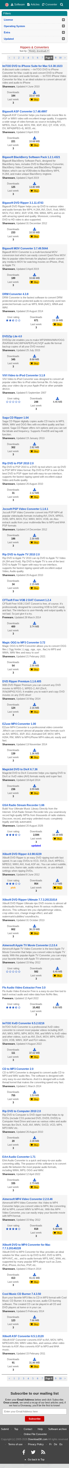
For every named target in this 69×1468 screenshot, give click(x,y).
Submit (5, 1429)
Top (16, 1429)
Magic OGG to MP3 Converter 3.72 (23, 642)
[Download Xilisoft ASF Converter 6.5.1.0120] (34, 1359)
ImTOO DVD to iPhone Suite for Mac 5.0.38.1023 (32, 66)
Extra (7, 32)
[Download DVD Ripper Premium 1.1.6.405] (34, 704)
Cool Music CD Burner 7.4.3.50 (21, 1294)
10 (60, 57)
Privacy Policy (36, 1444)
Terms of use (15, 1444)
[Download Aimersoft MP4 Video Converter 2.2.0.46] (57, 1225)
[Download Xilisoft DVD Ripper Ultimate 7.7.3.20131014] (34, 926)
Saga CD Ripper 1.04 (15, 417)
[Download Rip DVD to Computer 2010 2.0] (34, 1137)
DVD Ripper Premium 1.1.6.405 (21, 681)
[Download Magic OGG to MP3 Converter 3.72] (34, 662)
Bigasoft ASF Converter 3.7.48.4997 (24, 111)
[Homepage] (6, 4)
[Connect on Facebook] (24, 1453)
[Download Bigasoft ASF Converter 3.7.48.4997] (34, 137)
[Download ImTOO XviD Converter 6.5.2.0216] (34, 1049)
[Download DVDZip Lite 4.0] (34, 356)
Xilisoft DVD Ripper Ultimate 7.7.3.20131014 (29, 899)
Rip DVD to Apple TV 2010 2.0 (21, 554)
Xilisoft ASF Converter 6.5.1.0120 (23, 1336)
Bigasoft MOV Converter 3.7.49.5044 (25, 248)
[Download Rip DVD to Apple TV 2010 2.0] (34, 580)
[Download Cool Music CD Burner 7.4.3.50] (34, 1317)
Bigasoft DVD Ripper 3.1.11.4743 (22, 202)
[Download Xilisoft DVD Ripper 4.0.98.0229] (57, 880)
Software (19, 4)
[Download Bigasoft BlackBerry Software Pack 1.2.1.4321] (34, 183)
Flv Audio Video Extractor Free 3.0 (24, 987)
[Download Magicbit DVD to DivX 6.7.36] (34, 785)
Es (60, 1444)
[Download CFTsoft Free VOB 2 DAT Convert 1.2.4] (34, 623)
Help (40, 1429)
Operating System (14, 26)
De (55, 1444)
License (8, 19)
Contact (28, 1429)
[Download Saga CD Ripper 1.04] (34, 444)
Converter (51, 4)
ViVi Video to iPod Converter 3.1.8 (23, 375)
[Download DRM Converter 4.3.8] (57, 317)
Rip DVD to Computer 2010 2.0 (21, 1111)
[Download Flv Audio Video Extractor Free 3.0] (57, 1004)
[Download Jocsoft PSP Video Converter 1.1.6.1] (34, 535)
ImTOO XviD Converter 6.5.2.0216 (23, 1023)
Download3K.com (38, 1439)
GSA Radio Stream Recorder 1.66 (23, 805)
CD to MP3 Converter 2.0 (17, 1068)
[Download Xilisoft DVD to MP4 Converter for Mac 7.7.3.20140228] (34, 1274)
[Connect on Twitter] (33, 1453)
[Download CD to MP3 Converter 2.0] (34, 1091)
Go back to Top (36, 1459)
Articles (35, 4)
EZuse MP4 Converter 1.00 (19, 723)
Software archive (57, 1429)
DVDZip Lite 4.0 (12, 336)
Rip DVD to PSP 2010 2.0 (18, 463)
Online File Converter (35, 1434)
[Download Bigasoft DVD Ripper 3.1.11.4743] (34, 229)
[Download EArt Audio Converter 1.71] (34, 1179)
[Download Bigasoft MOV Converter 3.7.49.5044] (34, 274)
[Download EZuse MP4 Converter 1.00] (34, 750)
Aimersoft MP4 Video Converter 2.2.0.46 (27, 1199)
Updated (9, 38)
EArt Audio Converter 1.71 (19, 1156)
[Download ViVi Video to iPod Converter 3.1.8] (57, 398)
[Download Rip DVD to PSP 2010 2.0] (34, 489)
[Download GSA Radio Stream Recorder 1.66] (57, 831)
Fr (50, 1444)
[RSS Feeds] (43, 1453)
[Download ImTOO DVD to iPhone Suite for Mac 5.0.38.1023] (34, 92)
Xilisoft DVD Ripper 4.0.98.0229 (22, 854)
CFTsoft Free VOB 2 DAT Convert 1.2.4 (26, 600)
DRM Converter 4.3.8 (15, 294)
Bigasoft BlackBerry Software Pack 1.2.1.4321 (31, 157)
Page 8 (49, 57)
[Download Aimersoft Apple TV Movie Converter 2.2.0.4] (57, 968)
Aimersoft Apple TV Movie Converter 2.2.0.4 (29, 945)
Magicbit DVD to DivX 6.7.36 (20, 769)
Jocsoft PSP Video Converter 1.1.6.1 (25, 509)
